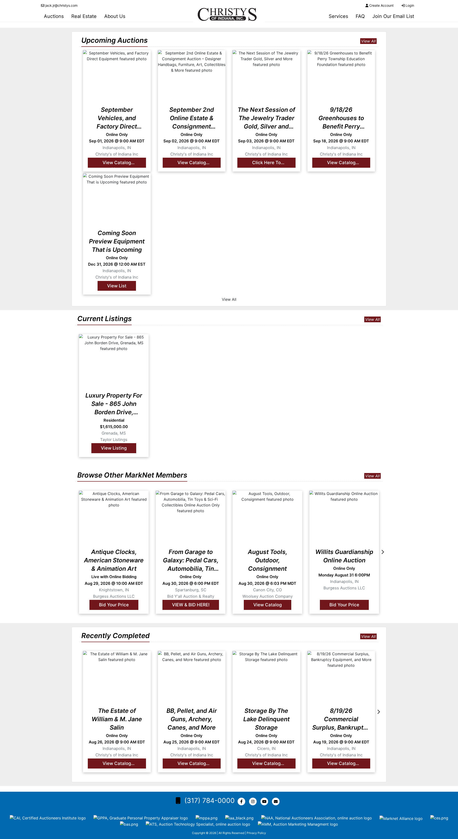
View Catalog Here (117, 164)
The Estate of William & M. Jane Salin (117, 719)
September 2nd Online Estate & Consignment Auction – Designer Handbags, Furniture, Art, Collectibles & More (191, 118)
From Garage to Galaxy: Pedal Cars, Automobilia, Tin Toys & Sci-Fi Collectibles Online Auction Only (191, 560)
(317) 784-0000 (209, 800)
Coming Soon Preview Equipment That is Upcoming (117, 241)
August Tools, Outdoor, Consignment (267, 560)
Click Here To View (266, 164)
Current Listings (104, 318)
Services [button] (338, 16)
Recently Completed (115, 635)
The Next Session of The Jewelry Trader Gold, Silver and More (266, 118)
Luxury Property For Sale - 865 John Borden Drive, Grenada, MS (113, 404)
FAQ (360, 16)
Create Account (381, 5)
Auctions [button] (54, 16)
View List (116, 285)
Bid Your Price (114, 604)
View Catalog (267, 604)
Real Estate (84, 16)
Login (410, 5)
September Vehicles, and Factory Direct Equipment (117, 118)
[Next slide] (382, 552)
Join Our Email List (393, 16)
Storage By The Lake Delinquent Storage (266, 719)
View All (368, 41)
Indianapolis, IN (117, 147)
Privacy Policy (256, 833)
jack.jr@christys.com (61, 5)
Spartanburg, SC (190, 589)
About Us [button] (114, 16)
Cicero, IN (266, 748)
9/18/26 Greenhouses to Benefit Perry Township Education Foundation (341, 118)
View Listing (114, 448)
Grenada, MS (114, 433)
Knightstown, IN (114, 589)
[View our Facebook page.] (242, 801)
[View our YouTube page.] (265, 801)
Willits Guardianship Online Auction (344, 556)
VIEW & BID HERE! (190, 604)
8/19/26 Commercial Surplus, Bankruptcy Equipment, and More (341, 719)
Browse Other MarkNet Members (132, 475)
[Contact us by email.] (276, 801)
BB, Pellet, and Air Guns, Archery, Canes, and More (192, 719)
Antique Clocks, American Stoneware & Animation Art (114, 560)
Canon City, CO (267, 589)
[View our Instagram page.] (254, 801)
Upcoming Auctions (114, 40)
